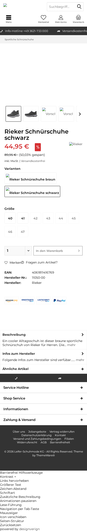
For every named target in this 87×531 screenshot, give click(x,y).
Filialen (69, 438)
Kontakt (60, 435)
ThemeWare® (45, 455)
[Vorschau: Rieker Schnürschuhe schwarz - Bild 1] (13, 114)
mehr (71, 345)
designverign (29, 529)
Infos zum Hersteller (18, 354)
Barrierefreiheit (60, 442)
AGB (44, 442)
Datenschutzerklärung (36, 435)
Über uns (19, 431)
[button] (43, 477)
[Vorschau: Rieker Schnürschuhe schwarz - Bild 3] (48, 114)
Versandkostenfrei (33, 161)
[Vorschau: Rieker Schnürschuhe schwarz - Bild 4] (66, 114)
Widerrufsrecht (27, 442)
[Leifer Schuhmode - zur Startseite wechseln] (21, 6)
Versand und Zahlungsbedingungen (37, 438)
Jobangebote (37, 431)
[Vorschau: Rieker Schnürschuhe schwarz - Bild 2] (31, 114)
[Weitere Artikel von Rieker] (76, 144)
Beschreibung (14, 335)
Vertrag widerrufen (62, 431)
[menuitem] (78, 19)
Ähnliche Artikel (15, 369)
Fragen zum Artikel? (41, 262)
